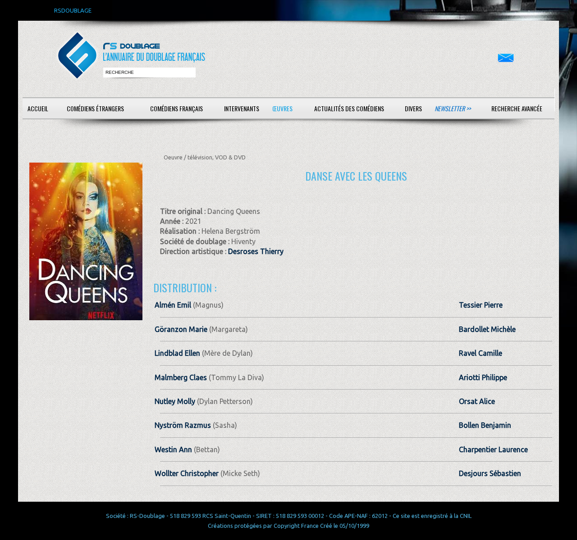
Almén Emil (173, 305)
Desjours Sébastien (490, 473)
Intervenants (241, 108)
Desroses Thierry (256, 251)
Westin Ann (173, 449)
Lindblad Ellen (177, 353)
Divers (413, 108)
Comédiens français (176, 108)
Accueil (37, 108)
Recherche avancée (516, 108)
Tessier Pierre (481, 305)
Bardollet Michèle (487, 329)
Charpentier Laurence (493, 449)
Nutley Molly (175, 401)
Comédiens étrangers (95, 108)
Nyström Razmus (183, 425)
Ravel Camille (480, 353)
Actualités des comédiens (349, 108)
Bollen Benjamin (485, 425)
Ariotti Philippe (483, 377)
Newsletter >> (453, 108)
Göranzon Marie (181, 329)
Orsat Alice (477, 401)
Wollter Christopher (187, 473)
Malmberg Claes (181, 377)
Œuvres (282, 108)
